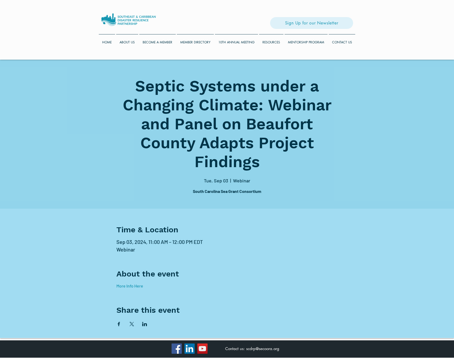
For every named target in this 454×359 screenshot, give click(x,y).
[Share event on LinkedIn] (144, 324)
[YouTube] (202, 348)
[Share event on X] (131, 324)
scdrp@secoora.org (262, 348)
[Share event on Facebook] (118, 324)
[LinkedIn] (189, 348)
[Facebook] (177, 348)
